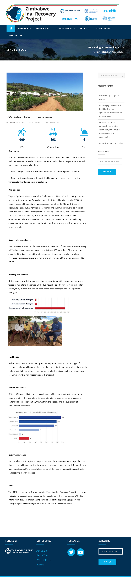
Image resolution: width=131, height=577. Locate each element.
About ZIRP (42, 550)
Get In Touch (43, 555)
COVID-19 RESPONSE (65, 28)
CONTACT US (15, 36)
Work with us (43, 560)
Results (40, 564)
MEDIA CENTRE (103, 28)
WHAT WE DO (43, 28)
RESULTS (84, 28)
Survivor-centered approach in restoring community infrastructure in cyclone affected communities (110, 125)
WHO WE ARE (24, 28)
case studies (54, 122)
